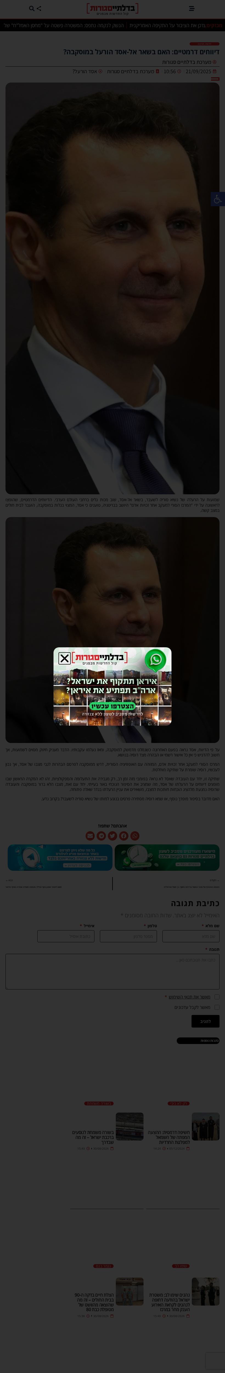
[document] (112, 686)
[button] (64, 658)
